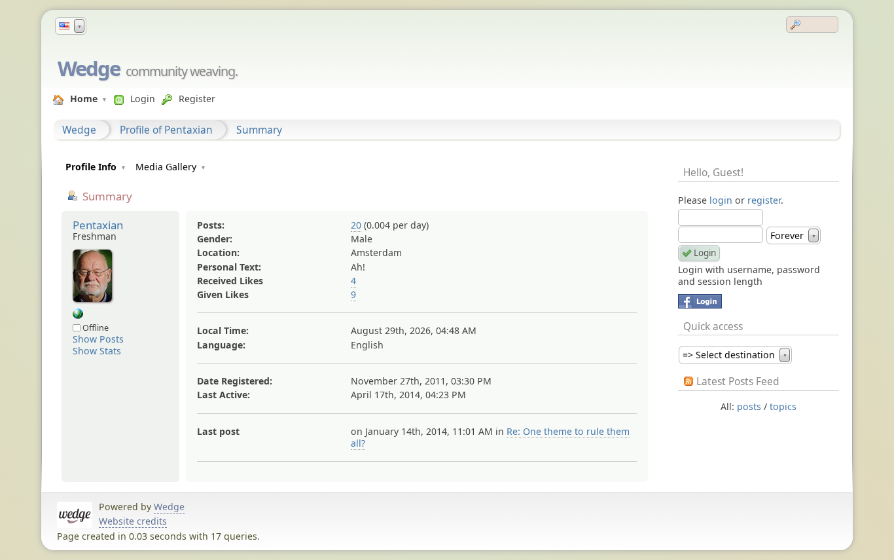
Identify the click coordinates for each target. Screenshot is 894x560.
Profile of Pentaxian (166, 129)
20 (356, 225)
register (764, 200)
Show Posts (98, 339)
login (720, 200)
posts (749, 406)
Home (84, 98)
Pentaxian (98, 225)
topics (783, 406)
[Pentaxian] (78, 315)
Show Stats (97, 351)
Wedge (89, 68)
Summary (259, 129)
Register (197, 98)
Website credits (133, 521)
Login (142, 98)
